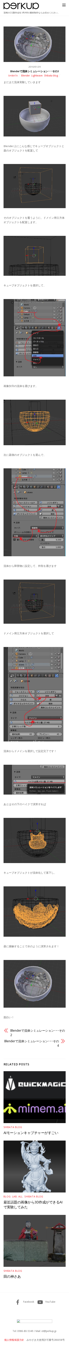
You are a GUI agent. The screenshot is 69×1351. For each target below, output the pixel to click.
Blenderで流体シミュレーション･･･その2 (37, 1032)
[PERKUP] (21, 8)
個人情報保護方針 (14, 1339)
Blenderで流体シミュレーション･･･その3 (34, 71)
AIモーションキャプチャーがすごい (31, 1132)
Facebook (28, 1301)
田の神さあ (12, 1276)
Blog (7, 1196)
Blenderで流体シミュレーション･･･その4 (31, 1043)
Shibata (13, 75)
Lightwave (37, 75)
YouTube (50, 1301)
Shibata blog (51, 75)
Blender (25, 75)
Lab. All (17, 1196)
